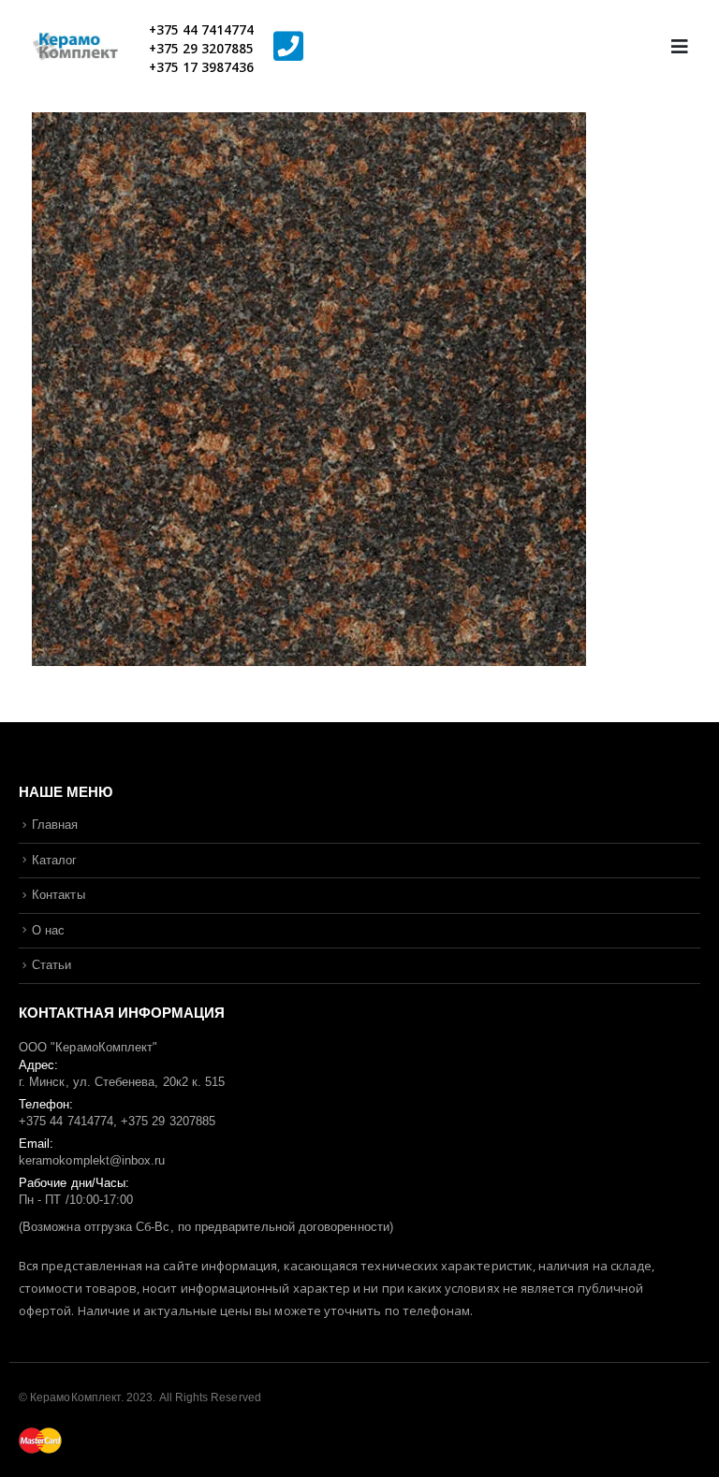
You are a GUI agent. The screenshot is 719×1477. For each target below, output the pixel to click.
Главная (55, 825)
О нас (48, 930)
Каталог (54, 860)
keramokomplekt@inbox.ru (92, 1160)
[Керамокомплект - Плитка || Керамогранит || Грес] (84, 47)
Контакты (58, 895)
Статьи (51, 965)
